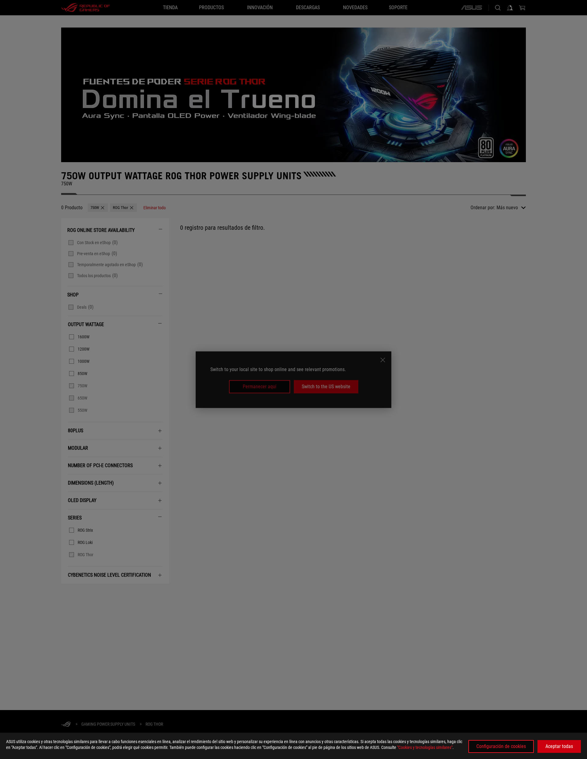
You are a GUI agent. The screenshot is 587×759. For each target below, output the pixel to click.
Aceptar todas (559, 746)
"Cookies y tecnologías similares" (424, 747)
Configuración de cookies (501, 746)
